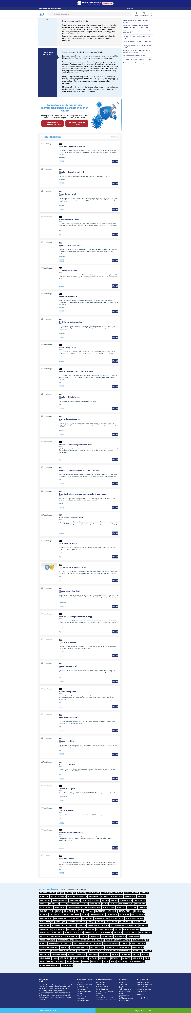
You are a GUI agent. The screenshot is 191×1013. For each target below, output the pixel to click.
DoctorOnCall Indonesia (144, 990)
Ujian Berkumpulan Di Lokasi (104, 997)
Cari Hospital (80, 986)
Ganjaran (79, 995)
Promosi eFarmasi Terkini (47, 1011)
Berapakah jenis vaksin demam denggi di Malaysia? (137, 59)
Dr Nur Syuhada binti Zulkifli (47, 53)
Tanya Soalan (81, 998)
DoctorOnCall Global (143, 982)
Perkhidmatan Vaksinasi (84, 997)
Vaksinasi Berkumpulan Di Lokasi (106, 999)
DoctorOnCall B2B (142, 986)
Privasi (121, 986)
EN (139, 9)
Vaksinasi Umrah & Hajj (83, 988)
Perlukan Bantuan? (144, 15)
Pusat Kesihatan (101, 982)
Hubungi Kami (123, 982)
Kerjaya (121, 997)
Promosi (79, 993)
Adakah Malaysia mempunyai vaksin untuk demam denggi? (137, 46)
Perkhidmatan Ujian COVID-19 (105, 992)
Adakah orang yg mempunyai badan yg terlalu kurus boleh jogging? (138, 32)
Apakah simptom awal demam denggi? (134, 63)
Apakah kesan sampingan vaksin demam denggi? (137, 41)
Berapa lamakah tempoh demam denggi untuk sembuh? (136, 21)
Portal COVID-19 (100, 995)
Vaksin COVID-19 (101, 994)
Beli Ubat (79, 982)
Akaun (136, 15)
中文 (147, 9)
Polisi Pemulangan (124, 1000)
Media (121, 993)
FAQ (120, 988)
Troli (150, 15)
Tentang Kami (123, 984)
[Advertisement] (138, 96)
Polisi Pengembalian (83, 1000)
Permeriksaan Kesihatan (84, 991)
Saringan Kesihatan (77, 123)
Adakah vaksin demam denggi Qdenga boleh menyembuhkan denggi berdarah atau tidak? (136, 26)
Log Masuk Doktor (124, 991)
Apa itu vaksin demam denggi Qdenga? (134, 55)
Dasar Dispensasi (124, 995)
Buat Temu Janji (81, 990)
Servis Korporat (141, 991)
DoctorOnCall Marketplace (144, 984)
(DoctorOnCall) (80, 58)
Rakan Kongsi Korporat (126, 998)
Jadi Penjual (130, 8)
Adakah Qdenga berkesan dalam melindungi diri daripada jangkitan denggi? (137, 51)
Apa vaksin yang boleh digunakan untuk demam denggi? (136, 37)
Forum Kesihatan (101, 984)
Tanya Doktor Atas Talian (143, 1011)
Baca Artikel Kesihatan (102, 986)
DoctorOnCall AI (141, 988)
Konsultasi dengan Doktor (84, 984)
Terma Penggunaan (125, 990)
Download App (107, 3)
